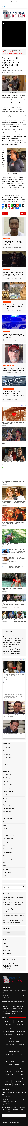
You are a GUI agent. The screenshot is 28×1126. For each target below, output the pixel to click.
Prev (6, 213)
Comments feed (7, 950)
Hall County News (7, 811)
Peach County (7, 238)
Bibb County (6, 269)
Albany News (6, 747)
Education (5, 794)
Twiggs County (7, 302)
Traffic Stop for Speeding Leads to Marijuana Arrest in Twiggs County (13, 306)
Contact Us (4, 4)
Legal (4, 825)
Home (3, 1)
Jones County (6, 821)
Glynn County (6, 805)
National (5, 832)
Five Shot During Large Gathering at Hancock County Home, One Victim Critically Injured (12, 644)
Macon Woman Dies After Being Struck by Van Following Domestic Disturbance (14, 335)
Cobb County (6, 778)
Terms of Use (22, 1)
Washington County (8, 875)
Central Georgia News (8, 72)
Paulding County (7, 842)
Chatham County (7, 771)
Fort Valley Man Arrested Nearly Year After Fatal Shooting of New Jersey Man (13, 243)
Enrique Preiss (6, 70)
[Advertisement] (14, 36)
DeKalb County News (8, 791)
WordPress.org (7, 953)
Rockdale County (7, 852)
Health (4, 815)
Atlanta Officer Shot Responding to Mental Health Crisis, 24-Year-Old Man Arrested (13, 916)
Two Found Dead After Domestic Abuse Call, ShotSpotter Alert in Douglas (13, 921)
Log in (4, 943)
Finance (5, 801)
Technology (6, 862)
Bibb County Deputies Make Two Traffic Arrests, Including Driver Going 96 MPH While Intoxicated (13, 274)
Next (22, 213)
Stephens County (7, 859)
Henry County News (8, 818)
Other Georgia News (8, 838)
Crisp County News (8, 788)
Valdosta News (7, 872)
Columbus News (7, 784)
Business (5, 764)
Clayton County (7, 774)
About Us (8, 1)
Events (5, 798)
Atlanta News (6, 754)
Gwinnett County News (9, 808)
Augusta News (7, 757)
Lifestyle (5, 828)
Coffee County (6, 781)
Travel (4, 865)
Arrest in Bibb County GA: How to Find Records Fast (13, 898)
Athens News (6, 750)
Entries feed (6, 946)
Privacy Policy (14, 1)
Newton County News (8, 835)
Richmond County (7, 848)
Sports (4, 855)
